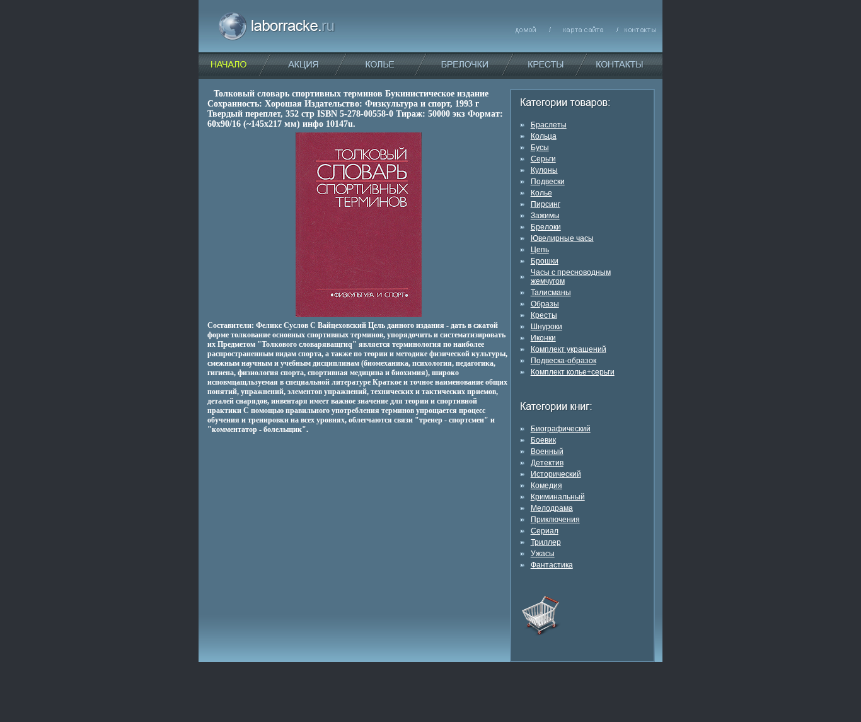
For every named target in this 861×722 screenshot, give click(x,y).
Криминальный (558, 496)
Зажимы (545, 215)
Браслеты (549, 124)
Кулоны (544, 170)
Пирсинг (545, 204)
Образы (545, 304)
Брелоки (546, 227)
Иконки (543, 338)
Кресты (544, 315)
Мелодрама (552, 508)
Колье (541, 193)
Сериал (544, 531)
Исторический (556, 474)
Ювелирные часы (562, 238)
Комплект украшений (568, 349)
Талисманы (551, 292)
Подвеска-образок (563, 360)
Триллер (546, 542)
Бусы (540, 147)
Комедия (546, 485)
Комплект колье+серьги (573, 372)
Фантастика (552, 565)
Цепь (540, 249)
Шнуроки (546, 326)
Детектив (547, 462)
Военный (547, 451)
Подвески (548, 181)
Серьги (543, 158)
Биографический (561, 428)
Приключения (555, 519)
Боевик (543, 440)
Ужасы (543, 553)
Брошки (544, 261)
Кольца (544, 136)
